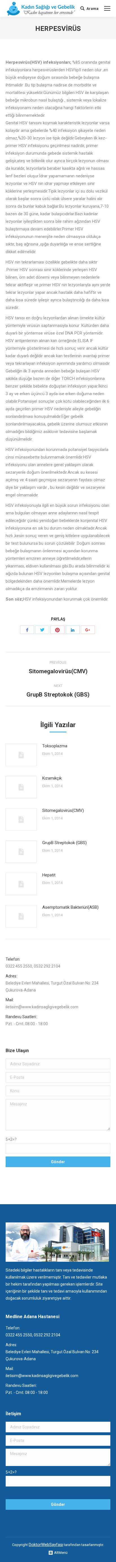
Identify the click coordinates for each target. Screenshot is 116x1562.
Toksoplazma (54, 745)
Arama (92, 8)
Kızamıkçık (52, 778)
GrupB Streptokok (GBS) (64, 842)
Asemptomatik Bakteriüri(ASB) (70, 907)
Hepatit (48, 875)
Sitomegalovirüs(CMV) (63, 810)
